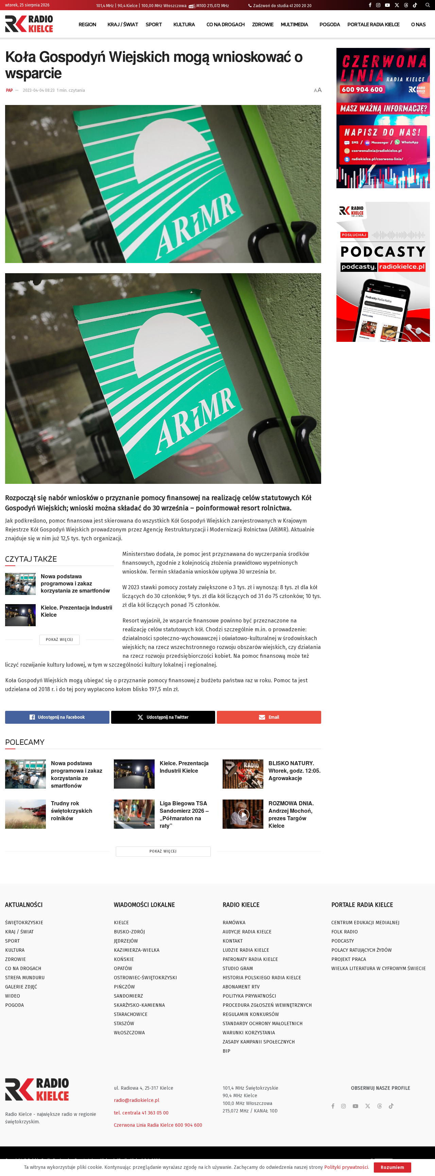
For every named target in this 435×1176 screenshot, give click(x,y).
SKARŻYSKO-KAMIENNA (139, 1005)
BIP (226, 1051)
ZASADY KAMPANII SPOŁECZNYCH (259, 1042)
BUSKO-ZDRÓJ (129, 932)
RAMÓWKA (234, 923)
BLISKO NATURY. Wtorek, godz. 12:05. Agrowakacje (294, 770)
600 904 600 (188, 1125)
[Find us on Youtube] (387, 5)
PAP (9, 90)
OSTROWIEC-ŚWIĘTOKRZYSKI (145, 978)
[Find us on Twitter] (397, 5)
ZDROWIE (263, 24)
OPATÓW (123, 968)
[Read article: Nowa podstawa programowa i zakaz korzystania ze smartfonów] (20, 584)
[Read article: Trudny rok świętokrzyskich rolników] (25, 814)
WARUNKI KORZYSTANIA (249, 1033)
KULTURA (184, 24)
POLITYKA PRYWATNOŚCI (249, 996)
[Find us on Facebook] (370, 5)
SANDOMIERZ (128, 996)
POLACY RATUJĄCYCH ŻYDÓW (361, 950)
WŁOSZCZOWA (129, 1033)
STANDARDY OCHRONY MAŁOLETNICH (262, 1023)
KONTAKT (233, 941)
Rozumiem (392, 1167)
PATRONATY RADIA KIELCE (250, 959)
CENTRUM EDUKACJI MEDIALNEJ (365, 923)
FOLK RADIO (344, 932)
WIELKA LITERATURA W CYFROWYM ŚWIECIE (378, 968)
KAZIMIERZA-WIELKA (136, 950)
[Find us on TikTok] (415, 5)
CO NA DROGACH (226, 24)
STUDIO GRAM (238, 968)
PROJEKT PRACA (348, 959)
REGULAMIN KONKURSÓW (251, 1014)
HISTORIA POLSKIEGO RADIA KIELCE (262, 978)
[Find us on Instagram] (378, 5)
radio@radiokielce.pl (136, 1100)
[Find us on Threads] (406, 5)
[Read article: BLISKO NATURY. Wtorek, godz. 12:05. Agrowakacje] (243, 774)
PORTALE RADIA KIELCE (374, 24)
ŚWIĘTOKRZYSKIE (24, 923)
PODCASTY (342, 941)
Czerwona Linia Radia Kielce (144, 1125)
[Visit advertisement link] (383, 118)
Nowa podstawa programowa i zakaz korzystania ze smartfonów (75, 583)
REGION (87, 24)
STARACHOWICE (130, 1014)
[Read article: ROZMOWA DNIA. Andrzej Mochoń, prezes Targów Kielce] (243, 814)
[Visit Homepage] (30, 24)
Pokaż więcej (59, 639)
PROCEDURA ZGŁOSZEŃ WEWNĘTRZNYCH (267, 1005)
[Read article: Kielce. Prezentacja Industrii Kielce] (20, 615)
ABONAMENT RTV (241, 987)
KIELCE (121, 923)
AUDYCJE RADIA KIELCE (247, 932)
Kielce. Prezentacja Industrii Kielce (76, 610)
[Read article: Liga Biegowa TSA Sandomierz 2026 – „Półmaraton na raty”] (134, 814)
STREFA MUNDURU (25, 978)
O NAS (418, 24)
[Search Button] (427, 5)
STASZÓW (124, 1023)
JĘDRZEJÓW (126, 941)
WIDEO (12, 996)
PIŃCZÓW (124, 987)
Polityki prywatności (346, 1167)
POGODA (330, 24)
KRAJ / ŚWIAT (123, 24)
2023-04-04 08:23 (39, 90)
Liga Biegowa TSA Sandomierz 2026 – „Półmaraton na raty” (184, 814)
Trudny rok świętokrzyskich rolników (71, 810)
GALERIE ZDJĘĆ (21, 987)
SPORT (154, 24)
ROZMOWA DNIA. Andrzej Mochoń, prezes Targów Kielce (291, 814)
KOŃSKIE (124, 959)
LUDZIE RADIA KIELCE (246, 950)
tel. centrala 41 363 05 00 (141, 1113)
